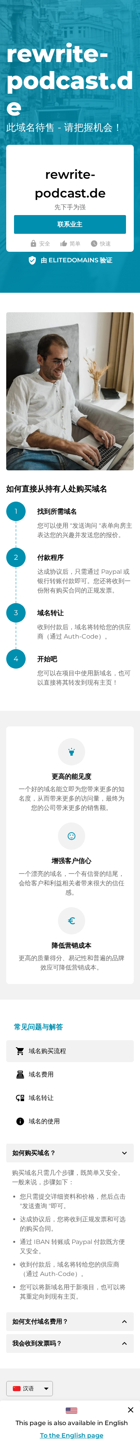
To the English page (71, 1435)
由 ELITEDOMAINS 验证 (76, 260)
